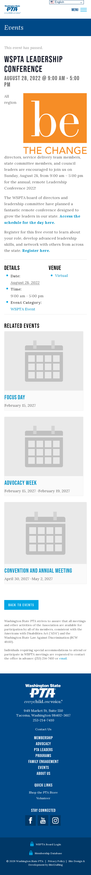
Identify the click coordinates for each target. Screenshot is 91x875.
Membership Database (48, 853)
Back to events (21, 605)
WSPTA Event (23, 309)
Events (43, 767)
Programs (43, 755)
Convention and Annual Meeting (38, 570)
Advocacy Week (20, 482)
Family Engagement (43, 761)
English (59, 2)
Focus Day (14, 397)
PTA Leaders (43, 749)
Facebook (30, 820)
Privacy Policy (56, 861)
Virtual (61, 275)
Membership (43, 737)
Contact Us (43, 729)
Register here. (36, 250)
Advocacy (43, 743)
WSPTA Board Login (48, 844)
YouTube (43, 820)
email (63, 658)
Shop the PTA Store (43, 792)
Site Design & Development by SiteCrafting (56, 863)
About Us (43, 773)
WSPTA (12, 9)
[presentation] (43, 361)
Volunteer (43, 798)
